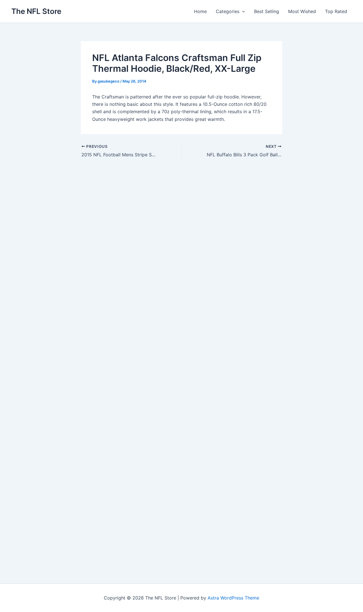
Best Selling (266, 11)
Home (200, 11)
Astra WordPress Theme (233, 598)
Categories (227, 11)
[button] (242, 11)
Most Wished (302, 11)
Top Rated (336, 11)
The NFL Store (36, 11)
